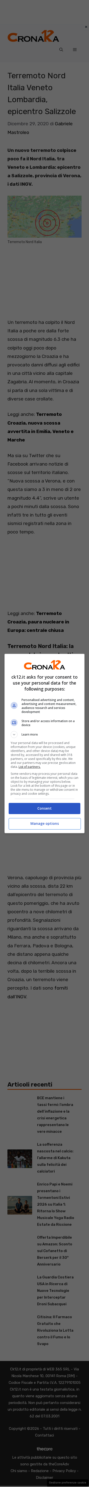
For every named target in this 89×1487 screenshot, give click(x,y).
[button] (44, 734)
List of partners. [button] (30, 767)
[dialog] (44, 743)
